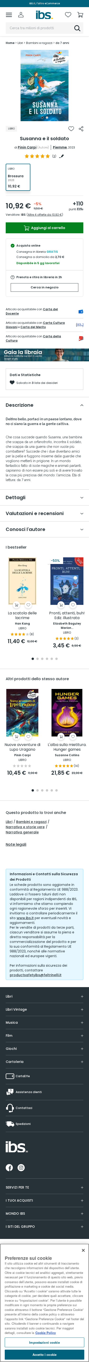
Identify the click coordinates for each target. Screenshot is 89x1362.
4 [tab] (47, 659)
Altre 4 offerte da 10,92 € (45, 215)
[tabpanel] (44, 85)
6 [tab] (56, 659)
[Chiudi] (83, 1250)
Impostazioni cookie (44, 1342)
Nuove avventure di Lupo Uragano (22, 747)
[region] (44, 1303)
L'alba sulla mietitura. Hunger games (67, 747)
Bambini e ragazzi (31, 821)
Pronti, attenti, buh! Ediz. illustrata (67, 616)
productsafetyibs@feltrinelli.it (35, 975)
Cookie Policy (45, 1332)
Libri (9, 821)
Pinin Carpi (27, 147)
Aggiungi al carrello (47, 227)
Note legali (16, 844)
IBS (23, 215)
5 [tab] (52, 659)
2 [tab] (47, 118)
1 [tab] (42, 118)
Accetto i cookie (44, 1354)
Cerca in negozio (45, 287)
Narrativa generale (22, 832)
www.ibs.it (25, 918)
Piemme (60, 147)
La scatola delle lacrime (22, 616)
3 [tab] (42, 659)
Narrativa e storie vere (25, 827)
